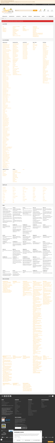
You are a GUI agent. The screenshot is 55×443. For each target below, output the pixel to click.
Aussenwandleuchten (15, 44)
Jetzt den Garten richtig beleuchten (27, 210)
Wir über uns (10, 4)
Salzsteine (44, 68)
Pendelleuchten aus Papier (6, 63)
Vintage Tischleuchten (46, 63)
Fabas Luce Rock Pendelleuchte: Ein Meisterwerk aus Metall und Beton (27, 260)
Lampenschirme (45, 57)
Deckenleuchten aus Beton (6, 47)
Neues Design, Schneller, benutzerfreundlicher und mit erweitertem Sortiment (16, 274)
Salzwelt (44, 69)
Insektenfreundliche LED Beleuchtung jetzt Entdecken (26, 251)
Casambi (34, 43)
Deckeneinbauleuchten (16, 50)
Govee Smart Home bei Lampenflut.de (16, 258)
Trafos (13, 67)
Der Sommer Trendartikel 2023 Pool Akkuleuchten (47, 266)
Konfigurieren (27, 440)
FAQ (8, 4)
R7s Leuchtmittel (25, 58)
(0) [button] (46, 4)
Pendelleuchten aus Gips (6, 70)
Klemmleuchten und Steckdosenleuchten (5, 125)
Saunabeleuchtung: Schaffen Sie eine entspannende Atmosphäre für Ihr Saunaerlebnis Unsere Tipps (7, 274)
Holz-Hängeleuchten (45, 52)
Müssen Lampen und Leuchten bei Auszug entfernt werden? (47, 237)
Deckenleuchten (5, 43)
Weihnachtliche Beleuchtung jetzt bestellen (7, 243)
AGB (41, 402)
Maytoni (24, 194)
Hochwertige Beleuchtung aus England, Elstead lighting (37, 243)
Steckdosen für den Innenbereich (47, 78)
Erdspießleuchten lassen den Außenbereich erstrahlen (36, 261)
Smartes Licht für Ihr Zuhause (37, 351)
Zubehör (34, 49)
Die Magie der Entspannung (6, 289)
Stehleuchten (4, 75)
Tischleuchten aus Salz (6, 85)
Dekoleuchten (44, 47)
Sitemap (42, 403)
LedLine (34, 193)
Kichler (3, 193)
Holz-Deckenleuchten (45, 50)
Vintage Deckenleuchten (46, 60)
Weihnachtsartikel (45, 80)
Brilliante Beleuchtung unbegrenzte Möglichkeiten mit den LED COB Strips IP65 (37, 266)
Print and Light (45, 56)
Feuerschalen (4, 170)
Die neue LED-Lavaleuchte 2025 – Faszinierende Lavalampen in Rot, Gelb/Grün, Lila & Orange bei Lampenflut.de (17, 230)
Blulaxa (14, 187)
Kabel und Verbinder (15, 66)
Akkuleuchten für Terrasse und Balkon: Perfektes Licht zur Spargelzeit (37, 215)
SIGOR (3, 199)
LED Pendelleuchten (5, 66)
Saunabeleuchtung (45, 70)
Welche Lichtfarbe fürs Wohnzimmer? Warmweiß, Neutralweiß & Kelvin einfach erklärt (47, 217)
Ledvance (44, 193)
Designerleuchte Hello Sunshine (17, 261)
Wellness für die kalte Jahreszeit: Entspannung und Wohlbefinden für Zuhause (17, 245)
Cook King (44, 187)
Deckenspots (4, 48)
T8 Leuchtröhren (25, 55)
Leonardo (4, 194)
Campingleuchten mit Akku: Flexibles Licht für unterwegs (7, 209)
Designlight (34, 188)
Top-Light (24, 200)
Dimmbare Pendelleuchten (6, 64)
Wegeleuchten (14, 45)
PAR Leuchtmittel (25, 56)
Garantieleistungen (17, 411)
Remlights (34, 197)
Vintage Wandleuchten (46, 61)
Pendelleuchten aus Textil (6, 68)
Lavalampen (44, 43)
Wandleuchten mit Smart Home (7, 58)
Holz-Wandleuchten (45, 51)
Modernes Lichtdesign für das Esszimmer (26, 229)
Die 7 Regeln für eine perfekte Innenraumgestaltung (36, 221)
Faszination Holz (45, 271)
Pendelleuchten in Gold (5, 71)
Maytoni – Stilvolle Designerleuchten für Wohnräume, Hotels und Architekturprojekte (7, 239)
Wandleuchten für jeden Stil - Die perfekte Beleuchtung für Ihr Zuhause (37, 237)
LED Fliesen (4, 162)
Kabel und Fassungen (15, 177)
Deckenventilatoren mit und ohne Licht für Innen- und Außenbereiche (7, 214)
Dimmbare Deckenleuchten (6, 44)
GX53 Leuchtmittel (25, 51)
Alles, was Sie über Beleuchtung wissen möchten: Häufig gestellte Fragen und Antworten (47, 261)
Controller (14, 65)
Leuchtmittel (34, 47)
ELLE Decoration (45, 188)
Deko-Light (14, 188)
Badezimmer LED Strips (6, 161)
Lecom (23, 193)
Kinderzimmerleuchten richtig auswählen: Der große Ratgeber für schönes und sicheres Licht (7, 211)
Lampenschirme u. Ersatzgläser (17, 172)
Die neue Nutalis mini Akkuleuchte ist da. (7, 251)
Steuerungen (44, 72)
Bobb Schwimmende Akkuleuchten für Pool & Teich (7, 237)
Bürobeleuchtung (5, 164)
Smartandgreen (25, 199)
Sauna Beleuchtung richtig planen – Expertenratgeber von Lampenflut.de (17, 212)
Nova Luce (24, 196)
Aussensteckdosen (45, 77)
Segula (44, 197)
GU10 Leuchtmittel (25, 48)
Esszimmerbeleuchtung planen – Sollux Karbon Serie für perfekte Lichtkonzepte (27, 227)
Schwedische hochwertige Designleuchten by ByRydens (26, 258)
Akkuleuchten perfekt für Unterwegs (37, 271)
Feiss (23, 190)
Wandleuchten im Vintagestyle (6, 60)
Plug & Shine (14, 62)
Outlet (23, 169)
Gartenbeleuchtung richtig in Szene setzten (27, 272)
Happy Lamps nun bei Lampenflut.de (17, 252)
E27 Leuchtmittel (25, 47)
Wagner (4, 202)
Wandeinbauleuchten (15, 49)
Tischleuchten (4, 80)
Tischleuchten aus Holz (6, 82)
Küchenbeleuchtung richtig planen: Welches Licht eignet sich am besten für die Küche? (37, 218)
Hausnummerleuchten (15, 58)
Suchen (35, 10)
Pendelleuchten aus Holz (6, 67)
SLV (13, 199)
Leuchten (14, 63)
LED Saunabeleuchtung (30, 403)
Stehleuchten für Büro (5, 79)
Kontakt (17, 4)
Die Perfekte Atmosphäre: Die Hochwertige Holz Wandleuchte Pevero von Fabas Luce (17, 254)
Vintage (44, 58)
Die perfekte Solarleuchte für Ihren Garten (47, 258)
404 (5, 18)
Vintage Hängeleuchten (46, 62)
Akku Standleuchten (15, 55)
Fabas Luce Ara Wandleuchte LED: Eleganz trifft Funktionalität (27, 262)
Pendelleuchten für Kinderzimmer (7, 74)
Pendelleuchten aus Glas (6, 65)
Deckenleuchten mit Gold (6, 45)
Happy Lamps (24, 191)
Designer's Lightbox (25, 188)
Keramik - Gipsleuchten (46, 46)
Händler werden (16, 408)
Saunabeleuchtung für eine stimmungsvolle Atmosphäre (46, 251)
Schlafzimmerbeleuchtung (6, 163)
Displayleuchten (15, 61)
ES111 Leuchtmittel (25, 52)
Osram (43, 196)
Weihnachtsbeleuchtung (46, 82)
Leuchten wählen (15, 69)
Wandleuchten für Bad (5, 59)
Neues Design (45, 281)
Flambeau (34, 190)
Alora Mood (4, 187)
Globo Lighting (4, 191)
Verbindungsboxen (15, 171)
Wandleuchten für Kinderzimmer (7, 61)
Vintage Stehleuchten (45, 64)
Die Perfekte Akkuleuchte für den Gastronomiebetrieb (47, 253)
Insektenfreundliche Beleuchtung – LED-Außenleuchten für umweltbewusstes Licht (47, 227)
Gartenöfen (4, 173)
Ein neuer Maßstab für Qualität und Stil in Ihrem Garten (17, 272)
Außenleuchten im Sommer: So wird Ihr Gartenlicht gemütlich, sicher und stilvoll (7, 218)
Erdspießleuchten (15, 46)
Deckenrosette (14, 179)
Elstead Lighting (5, 190)
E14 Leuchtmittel (25, 46)
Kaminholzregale (5, 174)
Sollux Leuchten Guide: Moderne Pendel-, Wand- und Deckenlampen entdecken (47, 209)
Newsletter (16, 409)
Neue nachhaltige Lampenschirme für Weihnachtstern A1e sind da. (27, 240)
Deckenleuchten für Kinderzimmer (7, 50)
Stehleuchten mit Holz (5, 77)
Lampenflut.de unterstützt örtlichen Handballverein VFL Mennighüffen (27, 264)
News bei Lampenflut (25, 383)
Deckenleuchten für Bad (6, 51)
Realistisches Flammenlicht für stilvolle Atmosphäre (37, 227)
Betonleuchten (45, 45)
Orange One (34, 196)
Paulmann (4, 197)
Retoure (16, 412)
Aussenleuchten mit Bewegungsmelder (15, 60)
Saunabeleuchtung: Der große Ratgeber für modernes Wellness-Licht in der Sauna (17, 209)
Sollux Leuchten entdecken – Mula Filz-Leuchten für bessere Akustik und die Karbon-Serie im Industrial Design (47, 213)
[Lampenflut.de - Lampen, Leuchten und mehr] (8, 10)
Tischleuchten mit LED (5, 83)
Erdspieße (14, 178)
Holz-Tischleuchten (45, 53)
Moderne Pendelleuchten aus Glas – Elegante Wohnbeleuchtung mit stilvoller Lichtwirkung (27, 213)
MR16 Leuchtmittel (25, 53)
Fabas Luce (14, 190)
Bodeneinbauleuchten (15, 51)
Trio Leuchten (34, 200)
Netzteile (14, 173)
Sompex (44, 199)
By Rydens (24, 187)
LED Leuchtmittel (25, 45)
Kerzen (43, 81)
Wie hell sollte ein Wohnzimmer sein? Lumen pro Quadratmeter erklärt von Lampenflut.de (37, 209)
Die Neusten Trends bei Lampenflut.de (46, 220)
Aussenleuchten (25, 281)
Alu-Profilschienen (15, 170)
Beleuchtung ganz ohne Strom (27, 292)
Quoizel (24, 197)
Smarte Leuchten (35, 44)
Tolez (13, 200)
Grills (3, 172)
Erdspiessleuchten (30, 412)
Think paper (4, 200)
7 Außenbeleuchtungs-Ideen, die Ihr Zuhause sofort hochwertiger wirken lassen (17, 221)
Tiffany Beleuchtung (45, 79)
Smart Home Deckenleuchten (6, 49)
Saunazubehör (45, 75)
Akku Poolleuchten (15, 56)
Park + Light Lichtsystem (16, 68)
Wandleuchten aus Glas (6, 55)
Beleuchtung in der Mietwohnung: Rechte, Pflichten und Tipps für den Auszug (17, 218)
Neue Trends (34, 281)
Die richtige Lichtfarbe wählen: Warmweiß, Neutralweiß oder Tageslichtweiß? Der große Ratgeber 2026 (17, 215)
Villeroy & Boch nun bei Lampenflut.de (46, 245)
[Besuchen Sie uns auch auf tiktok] (10, 396)
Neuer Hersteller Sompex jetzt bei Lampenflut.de (47, 247)
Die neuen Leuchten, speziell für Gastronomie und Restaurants (47, 263)
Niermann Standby (15, 196)
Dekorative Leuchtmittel (26, 43)
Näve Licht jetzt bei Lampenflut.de (17, 242)
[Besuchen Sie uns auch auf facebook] (4, 396)
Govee (13, 191)
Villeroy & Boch (45, 200)
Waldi (13, 202)
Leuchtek (14, 194)
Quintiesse (14, 197)
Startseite (3, 18)
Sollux (33, 199)
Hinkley (34, 191)
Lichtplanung (24, 4)
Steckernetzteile (15, 176)
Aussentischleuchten (15, 47)
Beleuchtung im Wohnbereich (46, 215)
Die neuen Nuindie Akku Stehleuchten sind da (46, 268)
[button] (52, 396)
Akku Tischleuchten (5, 81)
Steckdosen (14, 64)
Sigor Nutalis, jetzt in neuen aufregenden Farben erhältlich (16, 251)
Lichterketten (44, 55)
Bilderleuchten (29, 409)
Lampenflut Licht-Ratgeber (18, 401)
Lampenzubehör (15, 181)
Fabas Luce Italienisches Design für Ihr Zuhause (17, 263)
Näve (43, 194)
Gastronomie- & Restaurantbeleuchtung (6, 166)
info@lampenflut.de (5, 403)
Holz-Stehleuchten (45, 54)
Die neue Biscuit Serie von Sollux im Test (27, 209)
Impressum (15, 437)
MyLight (34, 194)
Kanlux (43, 191)
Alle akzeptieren (36, 440)
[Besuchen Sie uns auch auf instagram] (8, 396)
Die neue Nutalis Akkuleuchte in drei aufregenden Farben (47, 255)
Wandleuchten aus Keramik (6, 57)
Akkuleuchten (14, 53)
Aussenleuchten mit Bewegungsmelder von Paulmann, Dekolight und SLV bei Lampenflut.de (37, 251)
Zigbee (34, 46)
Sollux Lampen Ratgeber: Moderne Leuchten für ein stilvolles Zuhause (7, 216)
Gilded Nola (44, 190)
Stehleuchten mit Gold (5, 78)
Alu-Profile (44, 73)
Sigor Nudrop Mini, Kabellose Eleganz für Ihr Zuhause (27, 253)
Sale (6, 4)
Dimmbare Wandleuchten (6, 53)
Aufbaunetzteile (15, 175)
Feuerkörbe (4, 171)
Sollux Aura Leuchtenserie (26, 233)
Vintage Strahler (45, 65)
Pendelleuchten (5, 62)
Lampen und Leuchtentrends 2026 (37, 304)
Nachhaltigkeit (20, 4)
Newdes (4, 196)
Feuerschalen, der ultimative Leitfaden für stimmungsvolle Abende (47, 243)
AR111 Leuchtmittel (25, 54)
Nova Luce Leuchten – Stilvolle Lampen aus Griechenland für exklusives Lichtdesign (27, 237)
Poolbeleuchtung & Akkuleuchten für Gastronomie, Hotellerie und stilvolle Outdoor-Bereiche (7, 221)
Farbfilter (14, 180)
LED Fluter (14, 57)
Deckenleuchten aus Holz (6, 46)
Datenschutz (42, 401)
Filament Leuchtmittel (25, 44)
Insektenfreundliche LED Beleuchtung (32, 411)
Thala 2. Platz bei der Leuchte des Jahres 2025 (17, 227)
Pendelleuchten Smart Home (6, 72)
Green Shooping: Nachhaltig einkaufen (6, 272)
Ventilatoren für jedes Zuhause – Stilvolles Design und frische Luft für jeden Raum (27, 243)
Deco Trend (4, 188)
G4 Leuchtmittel (25, 49)
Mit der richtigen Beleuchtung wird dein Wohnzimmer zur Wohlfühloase (37, 223)
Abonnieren (24, 427)
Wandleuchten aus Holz (6, 54)
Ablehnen (18, 440)
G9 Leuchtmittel (25, 50)
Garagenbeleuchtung (5, 165)
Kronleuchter (4, 73)
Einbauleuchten (15, 48)
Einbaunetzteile (15, 174)
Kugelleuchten (14, 72)
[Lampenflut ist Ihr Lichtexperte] (4, 426)
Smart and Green (35, 45)
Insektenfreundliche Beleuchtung (17, 74)
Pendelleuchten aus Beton (6, 69)
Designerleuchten (45, 48)
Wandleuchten (4, 52)
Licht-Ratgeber (14, 4)
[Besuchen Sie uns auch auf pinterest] (6, 396)
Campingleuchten (15, 73)
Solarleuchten (14, 52)
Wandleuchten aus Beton (6, 56)
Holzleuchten (44, 49)
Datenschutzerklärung (17, 424)
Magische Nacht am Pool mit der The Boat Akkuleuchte (37, 259)
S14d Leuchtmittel (25, 57)
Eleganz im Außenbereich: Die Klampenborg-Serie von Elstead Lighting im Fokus (17, 237)
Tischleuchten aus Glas (6, 84)
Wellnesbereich (45, 67)
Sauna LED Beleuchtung (46, 74)
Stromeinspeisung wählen (16, 71)
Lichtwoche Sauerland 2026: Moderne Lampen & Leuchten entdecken (6, 227)
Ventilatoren (4, 175)
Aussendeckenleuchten (16, 43)
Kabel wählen (14, 70)
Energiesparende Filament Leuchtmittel (36, 264)
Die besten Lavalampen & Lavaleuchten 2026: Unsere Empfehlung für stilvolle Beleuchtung (37, 212)
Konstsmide (14, 193)
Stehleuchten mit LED (5, 76)
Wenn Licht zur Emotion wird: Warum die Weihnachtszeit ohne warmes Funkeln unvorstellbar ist (27, 231)
